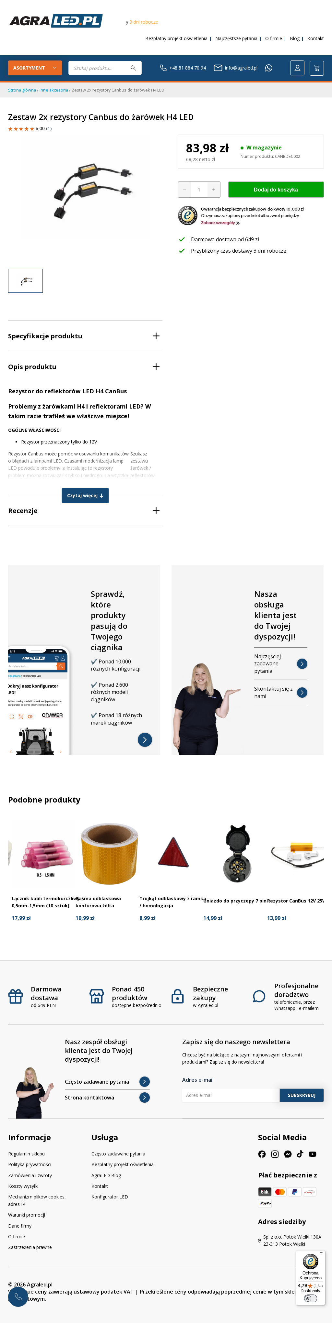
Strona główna (22, 90)
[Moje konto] (297, 67)
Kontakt (315, 38)
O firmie (273, 38)
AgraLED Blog (106, 1175)
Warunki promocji (26, 1215)
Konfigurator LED (109, 1197)
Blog (295, 38)
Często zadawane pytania (118, 1154)
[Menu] (322, 1254)
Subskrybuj (301, 1095)
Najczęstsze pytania (236, 38)
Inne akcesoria (54, 90)
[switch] (310, 1298)
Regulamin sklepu (26, 1154)
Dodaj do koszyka (276, 189)
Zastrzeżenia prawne (30, 1247)
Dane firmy (19, 1226)
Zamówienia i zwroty (30, 1175)
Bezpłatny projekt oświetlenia (176, 38)
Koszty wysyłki (23, 1186)
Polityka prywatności (29, 1164)
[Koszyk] (317, 68)
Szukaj (133, 68)
